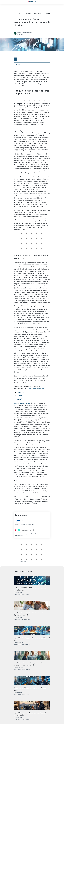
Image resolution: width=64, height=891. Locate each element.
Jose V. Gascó (19, 642)
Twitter (19, 396)
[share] (15, 59)
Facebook (20, 392)
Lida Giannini (18, 592)
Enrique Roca (18, 692)
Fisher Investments (27, 32)
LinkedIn (19, 399)
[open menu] (14, 2)
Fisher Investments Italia (35, 388)
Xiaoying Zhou (19, 667)
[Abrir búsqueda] (49, 2)
